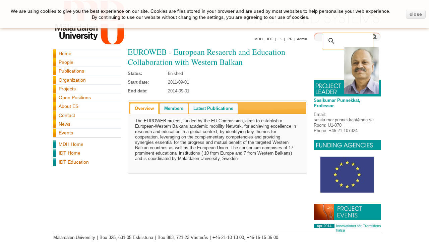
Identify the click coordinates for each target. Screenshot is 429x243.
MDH (258, 39)
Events (66, 132)
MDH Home (71, 144)
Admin (302, 39)
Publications (71, 71)
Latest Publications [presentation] (213, 108)
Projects (67, 88)
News (64, 124)
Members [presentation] (173, 108)
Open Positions (75, 97)
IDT (270, 39)
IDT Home (69, 153)
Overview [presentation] (144, 108)
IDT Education (74, 162)
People (66, 62)
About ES (68, 106)
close (416, 14)
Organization (72, 80)
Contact (67, 115)
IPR (290, 39)
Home (65, 53)
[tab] (144, 108)
